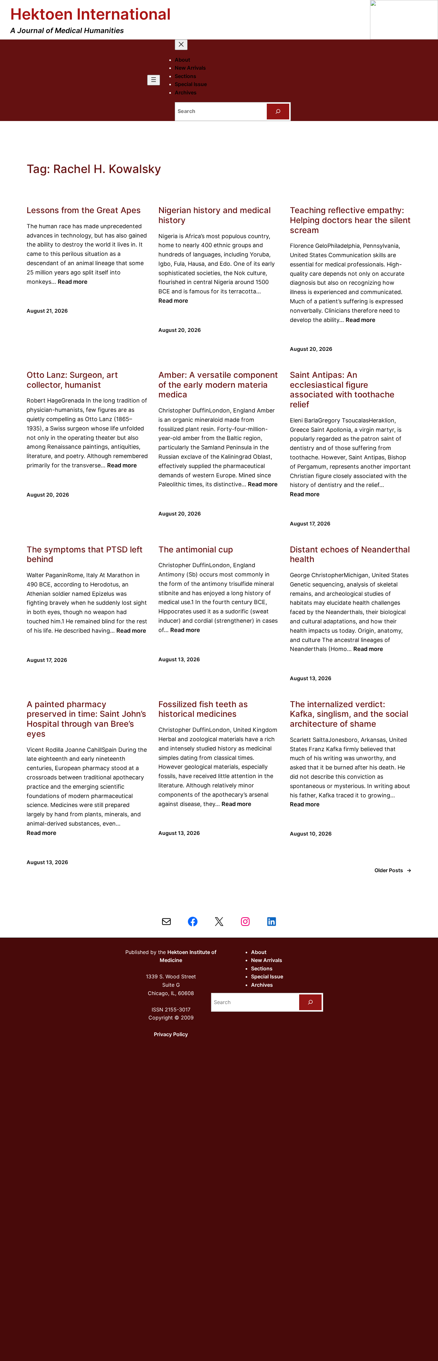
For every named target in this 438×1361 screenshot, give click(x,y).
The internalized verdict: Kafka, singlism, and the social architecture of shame (349, 714)
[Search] (278, 111)
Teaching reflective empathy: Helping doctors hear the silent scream (350, 220)
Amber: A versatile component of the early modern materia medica (218, 384)
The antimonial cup (195, 549)
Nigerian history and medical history (214, 215)
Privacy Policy (171, 1034)
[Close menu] (181, 44)
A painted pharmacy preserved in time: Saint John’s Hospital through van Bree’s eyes (86, 719)
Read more (73, 281)
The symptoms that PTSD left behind (85, 554)
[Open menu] (153, 80)
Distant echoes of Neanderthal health (350, 554)
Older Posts (393, 870)
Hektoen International (90, 13)
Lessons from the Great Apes (84, 210)
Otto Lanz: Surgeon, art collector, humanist (72, 380)
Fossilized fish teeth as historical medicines (203, 709)
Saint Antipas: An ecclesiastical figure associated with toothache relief (342, 389)
